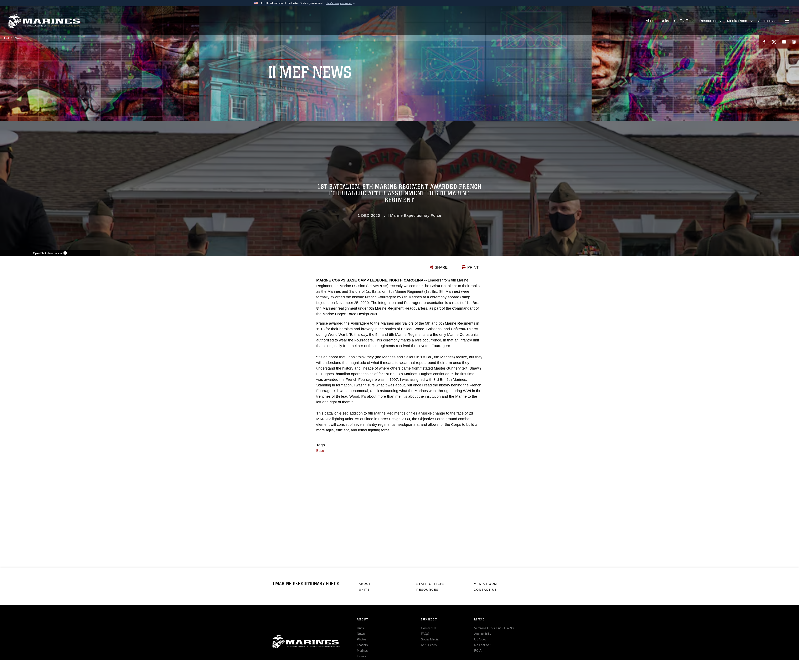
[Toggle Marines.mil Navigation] (787, 21)
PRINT (473, 267)
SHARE (441, 267)
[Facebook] (764, 42)
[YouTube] (784, 42)
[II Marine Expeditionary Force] (43, 21)
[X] (774, 42)
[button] (341, 3)
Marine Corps (306, 641)
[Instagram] (794, 42)
